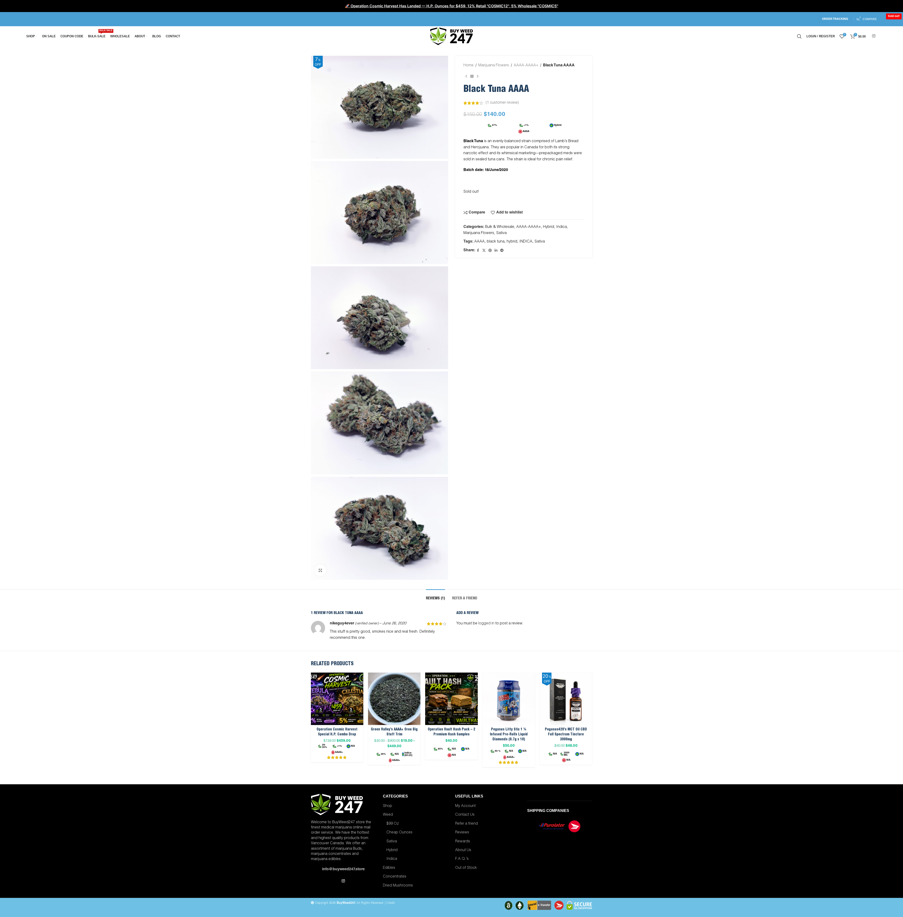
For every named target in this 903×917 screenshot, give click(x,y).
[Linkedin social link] (496, 250)
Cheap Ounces (399, 833)
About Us (463, 850)
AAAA (479, 242)
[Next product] (477, 76)
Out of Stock (466, 868)
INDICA (525, 242)
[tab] (435, 596)
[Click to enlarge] (320, 570)
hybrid (512, 242)
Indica (561, 227)
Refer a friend (466, 824)
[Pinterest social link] (490, 250)
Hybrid (548, 227)
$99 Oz (392, 824)
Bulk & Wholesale (499, 227)
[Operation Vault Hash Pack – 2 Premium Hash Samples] (451, 699)
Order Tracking (835, 19)
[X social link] (484, 250)
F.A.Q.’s (462, 859)
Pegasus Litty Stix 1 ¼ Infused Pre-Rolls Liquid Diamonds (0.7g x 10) (509, 734)
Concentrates (394, 877)
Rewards (462, 842)
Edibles (389, 868)
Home (468, 66)
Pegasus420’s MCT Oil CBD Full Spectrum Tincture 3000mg (566, 734)
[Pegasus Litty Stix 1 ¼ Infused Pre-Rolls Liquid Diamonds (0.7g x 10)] (509, 699)
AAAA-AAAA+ (526, 66)
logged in (486, 624)
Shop (387, 806)
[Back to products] (472, 76)
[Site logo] (451, 36)
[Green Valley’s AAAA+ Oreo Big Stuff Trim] (394, 699)
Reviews (462, 833)
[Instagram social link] (873, 36)
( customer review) (502, 103)
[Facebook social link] (478, 250)
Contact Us (465, 815)
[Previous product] (466, 76)
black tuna (495, 242)
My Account (465, 806)
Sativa (501, 233)
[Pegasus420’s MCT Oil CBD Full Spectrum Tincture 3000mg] (566, 699)
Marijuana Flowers (493, 66)
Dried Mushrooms (398, 886)
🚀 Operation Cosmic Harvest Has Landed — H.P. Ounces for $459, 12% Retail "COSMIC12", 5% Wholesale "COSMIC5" (451, 6)
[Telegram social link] (502, 250)
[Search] (799, 36)
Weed (388, 815)
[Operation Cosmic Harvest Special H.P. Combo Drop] (337, 699)
